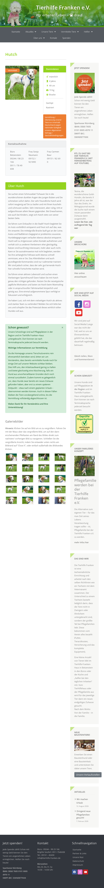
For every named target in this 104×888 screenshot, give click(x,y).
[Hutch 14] (28, 489)
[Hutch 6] (28, 467)
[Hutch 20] (60, 500)
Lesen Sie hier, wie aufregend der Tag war (83, 224)
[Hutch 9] (11, 478)
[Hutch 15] (44, 489)
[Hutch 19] (44, 500)
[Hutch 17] (11, 500)
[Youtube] (85, 872)
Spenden (66, 38)
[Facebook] (74, 872)
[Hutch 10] (28, 478)
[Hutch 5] (11, 467)
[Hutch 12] (60, 478)
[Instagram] (80, 872)
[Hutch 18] (28, 500)
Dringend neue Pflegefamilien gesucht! (83, 814)
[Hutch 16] (60, 489)
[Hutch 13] (11, 489)
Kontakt (53, 38)
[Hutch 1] (11, 457)
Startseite (16, 31)
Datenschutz (78, 861)
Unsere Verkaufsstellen (88, 774)
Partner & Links (79, 853)
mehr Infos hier (81, 542)
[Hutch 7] (44, 467)
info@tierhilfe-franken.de (48, 858)
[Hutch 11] (44, 478)
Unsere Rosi (78, 857)
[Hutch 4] (60, 457)
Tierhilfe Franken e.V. (63, 7)
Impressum (78, 865)
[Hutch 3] (44, 457)
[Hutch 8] (60, 467)
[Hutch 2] (28, 457)
